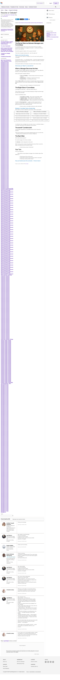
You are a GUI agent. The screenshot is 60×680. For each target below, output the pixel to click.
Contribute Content (33, 6)
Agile (2, 60)
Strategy (11, 339)
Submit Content (34, 661)
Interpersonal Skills (10, 29)
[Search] (55, 6)
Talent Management (4, 383)
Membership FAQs (20, 663)
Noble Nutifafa (10, 545)
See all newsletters (49, 39)
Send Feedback (6, 668)
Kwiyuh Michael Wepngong (10, 554)
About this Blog (5, 34)
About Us (5, 661)
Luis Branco (5, 16)
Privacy (27, 671)
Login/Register (6, 640)
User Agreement (38, 671)
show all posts (3, 30)
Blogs (6, 10)
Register (56, 3)
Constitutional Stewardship (6, 56)
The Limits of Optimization (5, 45)
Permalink (26, 163)
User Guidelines (32, 671)
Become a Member (20, 661)
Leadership (5, 274)
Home (2, 10)
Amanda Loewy (10, 589)
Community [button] (21, 6)
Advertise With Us (34, 666)
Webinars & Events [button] (5, 6)
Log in (50, 3)
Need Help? (5, 666)
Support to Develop (13, 10)
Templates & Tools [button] (14, 6)
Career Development (4, 29)
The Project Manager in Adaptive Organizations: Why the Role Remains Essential (7, 42)
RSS (2, 37)
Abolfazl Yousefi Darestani (10, 523)
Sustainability (10, 382)
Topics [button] (26, 6)
